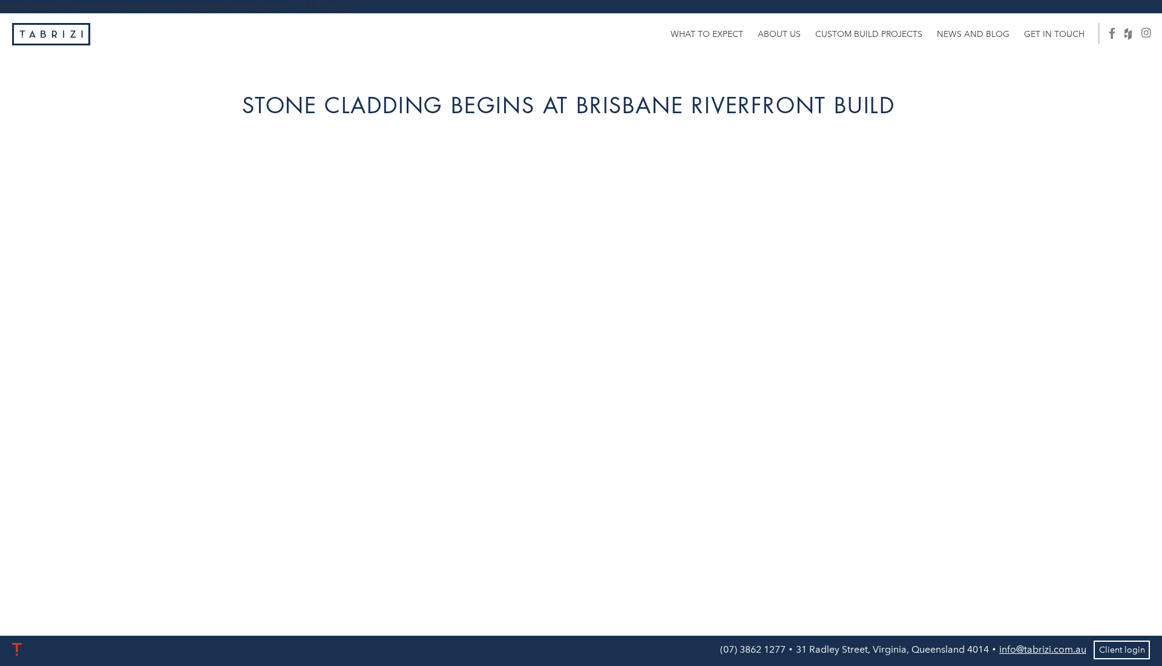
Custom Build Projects (868, 34)
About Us (779, 34)
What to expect (707, 34)
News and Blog (973, 34)
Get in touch (1054, 34)
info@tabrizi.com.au (1042, 649)
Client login (1122, 650)
